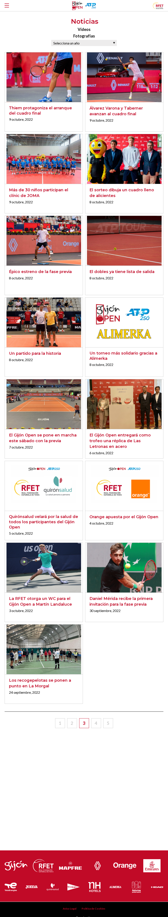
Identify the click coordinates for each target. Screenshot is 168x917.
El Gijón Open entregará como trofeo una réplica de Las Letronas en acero (120, 441)
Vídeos (84, 29)
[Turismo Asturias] (136, 886)
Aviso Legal (69, 908)
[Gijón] (16, 864)
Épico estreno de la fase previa (40, 271)
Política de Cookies (93, 908)
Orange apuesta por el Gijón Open (123, 516)
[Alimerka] (115, 886)
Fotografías (84, 36)
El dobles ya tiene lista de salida (121, 271)
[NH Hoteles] (94, 886)
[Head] (157, 886)
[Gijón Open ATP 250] (77, 5)
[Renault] (97, 864)
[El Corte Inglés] (73, 885)
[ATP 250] (90, 6)
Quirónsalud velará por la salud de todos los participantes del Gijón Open (43, 522)
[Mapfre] (70, 865)
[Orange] (124, 864)
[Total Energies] (11, 886)
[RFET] (158, 7)
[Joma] (32, 886)
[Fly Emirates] (152, 864)
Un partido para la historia (35, 353)
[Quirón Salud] (53, 886)
